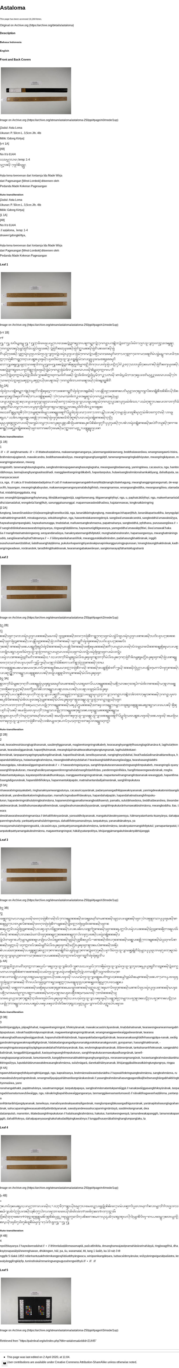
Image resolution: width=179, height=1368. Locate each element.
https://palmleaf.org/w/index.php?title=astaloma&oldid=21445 (57, 1341)
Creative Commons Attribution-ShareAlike (81, 1362)
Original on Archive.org (14, 25)
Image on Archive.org (13, 120)
